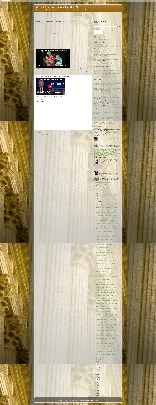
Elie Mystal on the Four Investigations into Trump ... (106, 327)
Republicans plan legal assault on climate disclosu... (106, 282)
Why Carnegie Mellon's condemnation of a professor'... (106, 311)
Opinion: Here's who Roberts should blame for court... (106, 300)
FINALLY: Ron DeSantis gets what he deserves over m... (107, 237)
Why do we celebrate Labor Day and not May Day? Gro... (107, 341)
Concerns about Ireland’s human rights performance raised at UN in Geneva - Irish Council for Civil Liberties (107, 118)
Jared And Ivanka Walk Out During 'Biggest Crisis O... (106, 249)
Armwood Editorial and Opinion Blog (101, 45)
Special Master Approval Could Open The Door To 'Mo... (107, 335)
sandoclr (87, 400)
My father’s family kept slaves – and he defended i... (106, 289)
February (98, 369)
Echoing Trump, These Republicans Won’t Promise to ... (106, 263)
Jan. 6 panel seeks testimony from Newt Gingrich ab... (106, 354)
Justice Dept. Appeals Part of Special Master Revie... (106, 274)
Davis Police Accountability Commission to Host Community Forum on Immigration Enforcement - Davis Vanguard (106, 86)
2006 (96, 393)
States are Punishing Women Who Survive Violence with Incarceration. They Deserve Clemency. (104, 75)
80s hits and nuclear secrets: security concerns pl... (106, 252)
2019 (96, 376)
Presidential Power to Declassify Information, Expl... (106, 229)
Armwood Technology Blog (99, 47)
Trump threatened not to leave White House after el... (106, 297)
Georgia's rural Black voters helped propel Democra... (106, 265)
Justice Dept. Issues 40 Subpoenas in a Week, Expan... (106, 295)
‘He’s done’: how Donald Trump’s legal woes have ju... (106, 234)
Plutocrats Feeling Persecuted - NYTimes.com (103, 165)
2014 (96, 384)
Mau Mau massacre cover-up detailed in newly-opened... (107, 303)
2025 (96, 195)
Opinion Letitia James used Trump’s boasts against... (106, 236)
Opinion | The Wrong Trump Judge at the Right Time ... (106, 226)
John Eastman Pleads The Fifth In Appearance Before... (106, 340)
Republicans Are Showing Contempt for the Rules (105, 349)
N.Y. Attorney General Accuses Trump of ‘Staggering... (106, 242)
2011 (96, 388)
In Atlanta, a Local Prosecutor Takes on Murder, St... (106, 298)
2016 (96, 380)
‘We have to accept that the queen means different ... (106, 309)
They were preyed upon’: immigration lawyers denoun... (106, 217)
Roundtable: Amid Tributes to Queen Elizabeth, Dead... (106, 301)
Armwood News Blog (98, 44)
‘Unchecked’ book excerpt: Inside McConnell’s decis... (106, 244)
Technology (96, 9)
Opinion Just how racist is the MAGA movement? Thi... (106, 210)
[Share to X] (58, 96)
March (97, 367)
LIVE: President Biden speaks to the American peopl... (106, 357)
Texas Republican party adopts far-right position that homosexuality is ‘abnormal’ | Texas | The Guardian (109, 138)
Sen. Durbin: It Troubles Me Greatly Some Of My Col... (106, 231)
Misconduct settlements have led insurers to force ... (106, 284)
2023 (96, 198)
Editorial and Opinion (61, 9)
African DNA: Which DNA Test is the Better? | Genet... (106, 351)
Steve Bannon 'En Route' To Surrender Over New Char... (107, 325)
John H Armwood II (104, 37)
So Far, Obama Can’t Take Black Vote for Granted (103, 144)
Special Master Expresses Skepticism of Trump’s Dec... (106, 247)
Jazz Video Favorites (98, 50)
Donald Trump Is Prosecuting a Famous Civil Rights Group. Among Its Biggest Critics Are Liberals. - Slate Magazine (107, 84)
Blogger (96, 400)
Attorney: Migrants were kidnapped (102, 279)
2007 (96, 392)
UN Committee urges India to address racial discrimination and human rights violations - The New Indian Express (106, 123)
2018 (96, 377)
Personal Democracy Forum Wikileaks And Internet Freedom (105, 128)
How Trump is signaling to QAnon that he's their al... (106, 255)
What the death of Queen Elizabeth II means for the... (106, 290)
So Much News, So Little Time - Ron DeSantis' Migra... (106, 212)
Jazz (79, 9)
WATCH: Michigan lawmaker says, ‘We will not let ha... (106, 220)
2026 (96, 193)
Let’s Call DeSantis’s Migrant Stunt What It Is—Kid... (106, 257)
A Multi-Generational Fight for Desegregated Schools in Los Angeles (107, 76)
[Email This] (56, 96)
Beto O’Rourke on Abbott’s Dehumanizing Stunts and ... (106, 218)
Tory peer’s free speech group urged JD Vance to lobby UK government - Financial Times (105, 103)
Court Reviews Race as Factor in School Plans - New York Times (106, 177)
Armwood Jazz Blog (97, 48)
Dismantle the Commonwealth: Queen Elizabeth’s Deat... (107, 293)
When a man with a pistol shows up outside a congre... (106, 319)
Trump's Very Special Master (101, 306)
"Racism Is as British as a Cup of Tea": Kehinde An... (106, 260)
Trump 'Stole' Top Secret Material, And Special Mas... (106, 333)
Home (63, 132)
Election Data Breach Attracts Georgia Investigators (106, 356)
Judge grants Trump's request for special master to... (106, 338)
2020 (96, 374)
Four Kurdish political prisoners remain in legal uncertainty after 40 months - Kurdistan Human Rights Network (106, 116)
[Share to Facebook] (60, 96)
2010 (96, 390)
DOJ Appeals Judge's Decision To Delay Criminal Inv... (106, 261)
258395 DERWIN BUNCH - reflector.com (101, 63)
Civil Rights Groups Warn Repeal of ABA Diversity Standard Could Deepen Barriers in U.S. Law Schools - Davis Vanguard (106, 92)
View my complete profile (104, 39)
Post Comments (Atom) (45, 134)
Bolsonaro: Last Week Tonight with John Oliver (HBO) (106, 215)
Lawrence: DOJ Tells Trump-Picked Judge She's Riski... (106, 314)
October (98, 204)
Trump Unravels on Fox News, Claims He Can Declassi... (107, 228)
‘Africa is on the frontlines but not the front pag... (105, 271)
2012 (96, 387)
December (98, 201)
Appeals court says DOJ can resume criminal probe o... (106, 239)
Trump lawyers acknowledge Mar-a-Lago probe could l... (107, 253)
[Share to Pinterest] (61, 96)
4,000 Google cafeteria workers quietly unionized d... (106, 343)
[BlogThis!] (57, 96)
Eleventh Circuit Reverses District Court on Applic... (106, 241)
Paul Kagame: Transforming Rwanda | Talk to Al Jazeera (107, 313)
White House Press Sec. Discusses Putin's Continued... (106, 209)
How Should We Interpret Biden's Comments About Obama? (105, 132)
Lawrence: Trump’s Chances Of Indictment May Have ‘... (107, 250)
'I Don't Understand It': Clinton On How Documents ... (106, 317)
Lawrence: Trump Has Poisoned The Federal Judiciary (106, 277)
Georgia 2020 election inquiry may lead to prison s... (106, 281)
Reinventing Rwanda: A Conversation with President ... (106, 308)
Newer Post (39, 132)
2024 (96, 196)
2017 (96, 379)
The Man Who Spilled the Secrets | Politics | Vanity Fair (109, 159)
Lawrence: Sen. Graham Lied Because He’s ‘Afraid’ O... (106, 348)
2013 (96, 385)
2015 (96, 382)
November (98, 203)
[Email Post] (54, 96)
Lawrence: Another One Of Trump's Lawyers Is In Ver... (106, 269)
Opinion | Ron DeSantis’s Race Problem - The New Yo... (106, 207)
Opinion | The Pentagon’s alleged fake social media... (106, 225)
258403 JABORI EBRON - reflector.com (101, 61)
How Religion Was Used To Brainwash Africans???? (106, 346)
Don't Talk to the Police (100, 322)
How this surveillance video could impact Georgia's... (106, 332)
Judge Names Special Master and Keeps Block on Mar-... (107, 276)
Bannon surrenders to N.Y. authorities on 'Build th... (106, 324)
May (97, 364)
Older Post (88, 132)
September (98, 206)
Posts (96, 30)
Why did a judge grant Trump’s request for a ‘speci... (106, 330)
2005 (96, 395)
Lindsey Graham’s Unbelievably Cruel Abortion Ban (106, 285)
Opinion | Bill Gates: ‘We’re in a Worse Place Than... (106, 292)
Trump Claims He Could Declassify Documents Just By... (107, 233)
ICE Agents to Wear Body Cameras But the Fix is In (104, 72)
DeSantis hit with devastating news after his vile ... (105, 273)
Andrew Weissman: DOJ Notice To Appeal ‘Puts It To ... (106, 316)
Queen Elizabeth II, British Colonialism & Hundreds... (106, 258)
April (97, 366)
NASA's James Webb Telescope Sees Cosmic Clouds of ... (107, 287)
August (97, 359)
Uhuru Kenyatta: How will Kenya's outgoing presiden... (106, 266)
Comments (97, 32)
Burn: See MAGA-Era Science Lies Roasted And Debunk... (107, 223)
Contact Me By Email (78, 15)
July (97, 361)
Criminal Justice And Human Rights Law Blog (58, 7)
